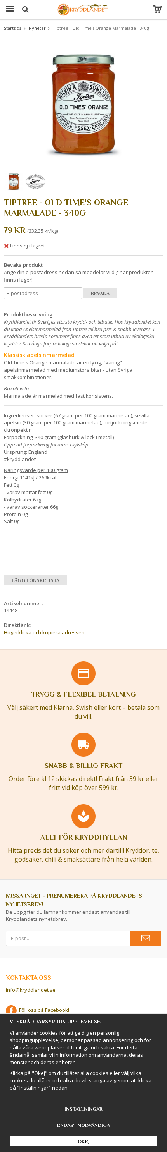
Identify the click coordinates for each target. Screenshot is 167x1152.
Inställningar (83, 1109)
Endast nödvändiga (83, 1125)
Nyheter (37, 28)
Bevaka (100, 293)
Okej (84, 1141)
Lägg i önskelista (35, 580)
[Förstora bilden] (83, 103)
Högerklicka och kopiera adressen (44, 632)
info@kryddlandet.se (31, 989)
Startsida (13, 28)
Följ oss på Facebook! (43, 1009)
